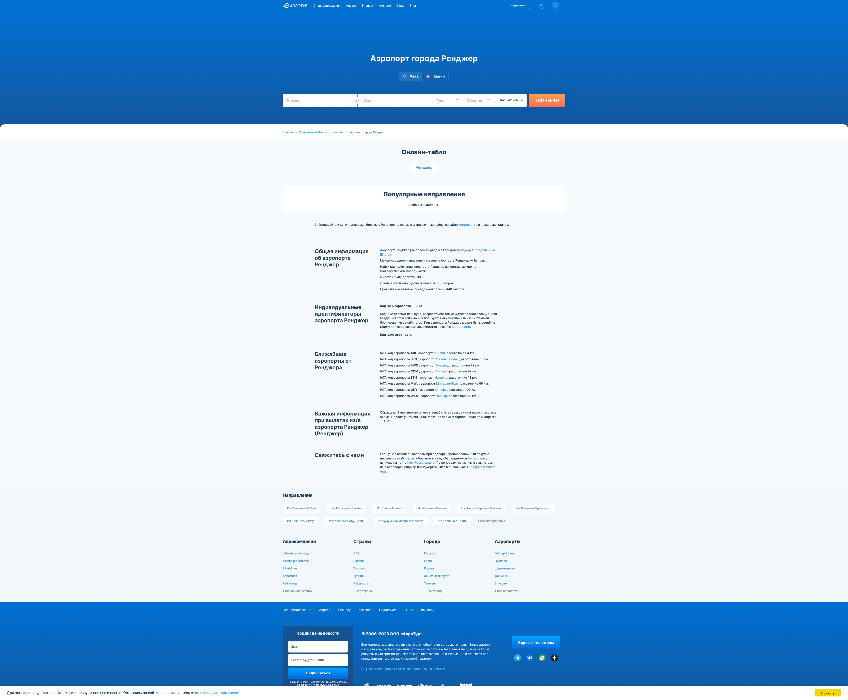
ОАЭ (356, 553)
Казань (429, 568)
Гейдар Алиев (505, 553)
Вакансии (428, 610)
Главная (288, 132)
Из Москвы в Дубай (301, 508)
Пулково (501, 561)
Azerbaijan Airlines (296, 561)
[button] (521, 6)
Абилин (439, 353)
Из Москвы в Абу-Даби (346, 521)
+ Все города (433, 591)
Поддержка (388, 610)
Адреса (351, 6)
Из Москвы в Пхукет (346, 508)
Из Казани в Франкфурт (533, 508)
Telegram (476, 467)
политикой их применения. (217, 693)
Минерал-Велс (447, 383)
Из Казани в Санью (432, 508)
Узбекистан (361, 583)
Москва (429, 553)
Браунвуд (443, 365)
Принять (828, 693)
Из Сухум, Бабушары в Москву (400, 521)
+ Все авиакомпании (297, 591)
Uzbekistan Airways (296, 553)
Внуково (501, 583)
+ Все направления (491, 521)
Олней (440, 390)
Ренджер (339, 132)
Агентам (385, 6)
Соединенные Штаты (313, 132)
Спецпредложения (327, 6)
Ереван (429, 561)
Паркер (441, 396)
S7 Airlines (290, 568)
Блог (413, 6)
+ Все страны (363, 591)
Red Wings (290, 583)
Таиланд (359, 568)
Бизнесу (367, 6)
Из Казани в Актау (300, 521)
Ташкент (430, 583)
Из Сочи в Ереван (389, 508)
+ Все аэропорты (507, 591)
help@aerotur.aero (421, 463)
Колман (441, 371)
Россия (358, 561)
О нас (400, 6)
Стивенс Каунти (447, 359)
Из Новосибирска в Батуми (481, 508)
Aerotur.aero (468, 225)
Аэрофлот (290, 576)
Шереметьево (505, 568)
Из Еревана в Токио (452, 521)
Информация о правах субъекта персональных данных (403, 669)
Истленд (441, 377)
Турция (358, 576)
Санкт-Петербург (436, 576)
